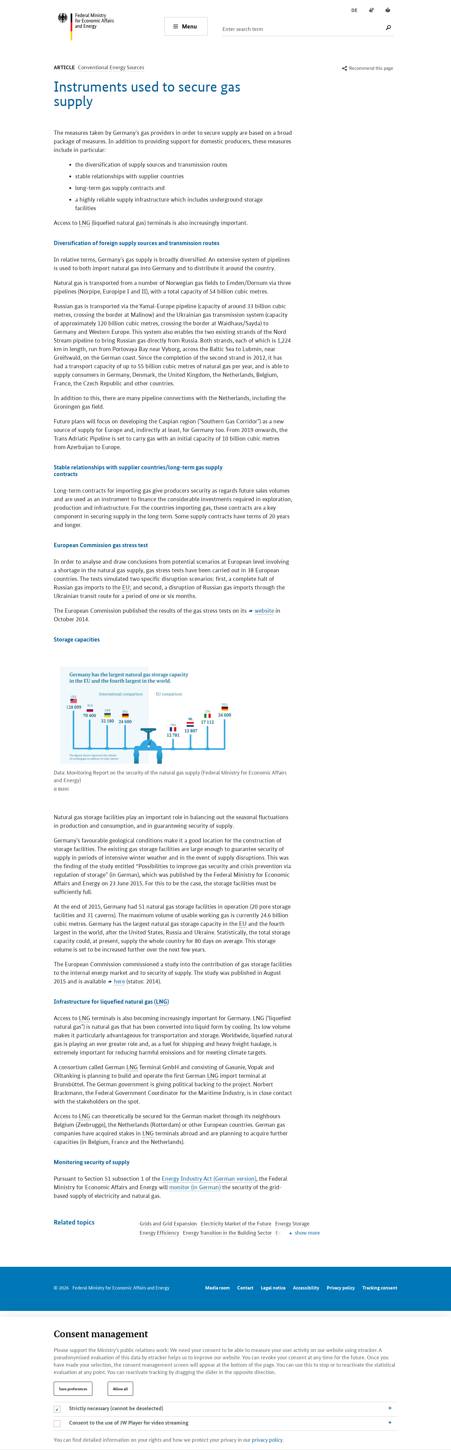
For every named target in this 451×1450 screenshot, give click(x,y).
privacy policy (267, 1439)
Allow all (120, 1388)
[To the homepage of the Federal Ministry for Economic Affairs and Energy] (110, 26)
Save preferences (73, 1388)
